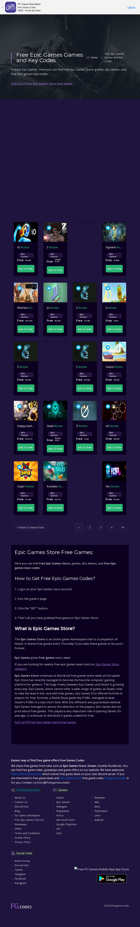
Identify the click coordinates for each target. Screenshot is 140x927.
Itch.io (60, 815)
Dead (55, 426)
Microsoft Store (65, 819)
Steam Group (22, 860)
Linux (97, 815)
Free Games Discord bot (26, 774)
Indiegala (61, 806)
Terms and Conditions (27, 833)
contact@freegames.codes (51, 782)
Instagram (20, 883)
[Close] (3, 7)
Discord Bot (22, 806)
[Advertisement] (70, 127)
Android (98, 819)
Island (114, 367)
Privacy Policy (23, 842)
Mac (96, 802)
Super (25, 486)
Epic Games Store (71, 778)
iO (23, 247)
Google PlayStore (66, 824)
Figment (115, 247)
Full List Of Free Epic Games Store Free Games (42, 83)
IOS (58, 828)
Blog (17, 811)
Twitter (19, 869)
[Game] (26, 232)
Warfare (27, 308)
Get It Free (26, 268)
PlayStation (101, 811)
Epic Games (24, 255)
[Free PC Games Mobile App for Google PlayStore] (112, 878)
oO (112, 426)
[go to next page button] (122, 527)
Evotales (57, 486)
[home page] (21, 905)
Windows (99, 797)
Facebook (20, 878)
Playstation (62, 811)
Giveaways (21, 824)
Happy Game (30, 426)
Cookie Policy (22, 837)
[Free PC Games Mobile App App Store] (101, 869)
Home (94, 57)
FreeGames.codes (28, 790)
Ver (112, 486)
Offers (18, 828)
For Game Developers (27, 815)
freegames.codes (115, 778)
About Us (20, 797)
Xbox (97, 806)
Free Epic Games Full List (29, 819)
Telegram (20, 874)
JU (53, 308)
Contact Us (21, 802)
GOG (59, 833)
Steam (60, 797)
